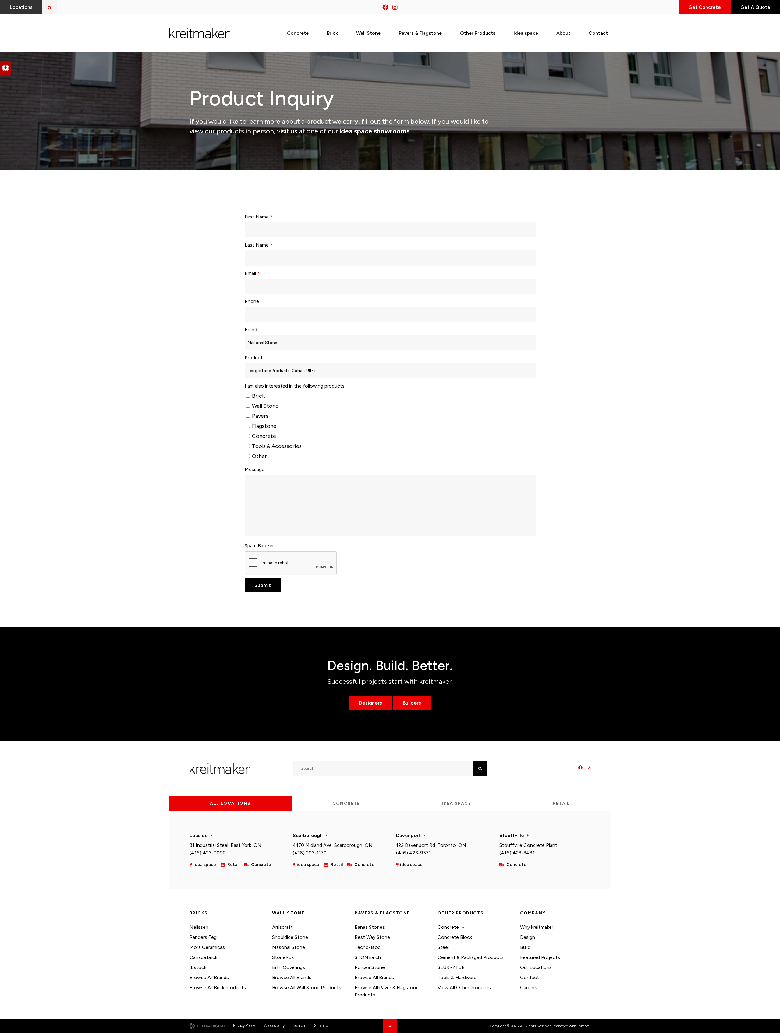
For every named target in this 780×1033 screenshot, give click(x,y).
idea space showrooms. (374, 131)
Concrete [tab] (346, 803)
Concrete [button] (298, 33)
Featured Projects (540, 957)
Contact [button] (598, 33)
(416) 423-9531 (413, 853)
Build (525, 947)
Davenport (408, 835)
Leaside (199, 835)
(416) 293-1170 (310, 853)
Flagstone (263, 426)
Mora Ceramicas (207, 947)
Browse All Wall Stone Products (306, 987)
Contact (529, 977)
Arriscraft (282, 927)
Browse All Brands (209, 977)
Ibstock (198, 967)
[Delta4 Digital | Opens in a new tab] (207, 1026)
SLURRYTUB (451, 967)
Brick (258, 395)
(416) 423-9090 (208, 853)
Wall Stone (264, 406)
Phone (252, 301)
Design (527, 937)
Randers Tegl (204, 937)
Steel (443, 947)
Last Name (258, 245)
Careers (528, 987)
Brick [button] (332, 33)
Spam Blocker (259, 545)
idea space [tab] (456, 803)
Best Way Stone (372, 937)
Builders (412, 703)
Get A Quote (755, 7)
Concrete (263, 436)
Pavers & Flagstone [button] (420, 33)
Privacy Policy (244, 1025)
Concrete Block (455, 937)
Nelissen (199, 927)
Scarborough (308, 835)
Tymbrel (583, 1026)
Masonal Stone (288, 947)
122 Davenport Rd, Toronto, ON (431, 845)
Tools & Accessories (276, 446)
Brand (251, 329)
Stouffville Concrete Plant (528, 845)
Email (252, 273)
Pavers (259, 416)
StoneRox (283, 957)
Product (254, 357)
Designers (370, 703)
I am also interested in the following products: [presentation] (295, 386)
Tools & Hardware (457, 977)
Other (259, 456)
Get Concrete (704, 7)
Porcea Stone (370, 967)
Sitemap (321, 1025)
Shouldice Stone (290, 937)
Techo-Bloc (368, 947)
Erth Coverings (288, 967)
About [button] (563, 33)
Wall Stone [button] (368, 33)
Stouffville (511, 835)
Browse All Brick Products (218, 987)
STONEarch (368, 957)
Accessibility (274, 1025)
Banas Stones (370, 927)
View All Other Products (464, 987)
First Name (258, 217)
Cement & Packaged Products (471, 957)
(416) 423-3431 (516, 853)
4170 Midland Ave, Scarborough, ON (333, 845)
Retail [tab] (561, 803)
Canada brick (203, 957)
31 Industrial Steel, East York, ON (225, 845)
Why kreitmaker (536, 927)
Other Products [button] (477, 33)
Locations (21, 7)
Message (254, 469)
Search (299, 1025)
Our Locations (536, 967)
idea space (526, 33)
